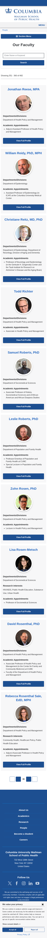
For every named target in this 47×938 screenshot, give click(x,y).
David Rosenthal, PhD (23, 624)
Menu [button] (42, 25)
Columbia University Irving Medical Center (23, 3)
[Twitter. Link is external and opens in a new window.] (10, 883)
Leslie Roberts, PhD (23, 419)
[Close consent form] (43, 904)
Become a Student (23, 834)
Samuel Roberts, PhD (23, 352)
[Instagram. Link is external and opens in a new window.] (24, 883)
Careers (24, 840)
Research (23, 822)
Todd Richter (23, 291)
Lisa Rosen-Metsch (23, 549)
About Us (23, 810)
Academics (23, 816)
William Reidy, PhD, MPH (23, 153)
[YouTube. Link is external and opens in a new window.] (37, 883)
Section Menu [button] (24, 36)
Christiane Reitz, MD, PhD (23, 219)
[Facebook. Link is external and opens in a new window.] (17, 883)
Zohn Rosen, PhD (23, 488)
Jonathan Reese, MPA (23, 89)
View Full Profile (23, 141)
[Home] (23, 14)
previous (18, 779)
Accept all (12, 930)
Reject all (34, 930)
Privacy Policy (22, 934)
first (12, 779)
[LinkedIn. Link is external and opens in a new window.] (31, 883)
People (5, 30)
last (34, 779)
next (28, 779)
